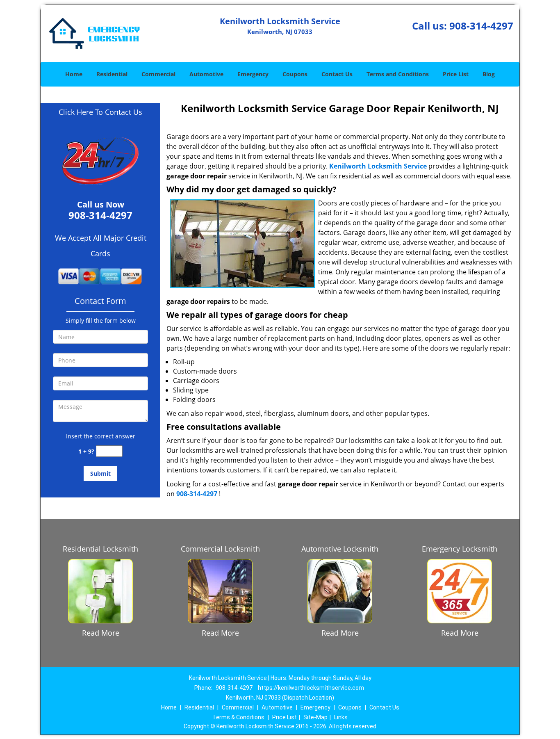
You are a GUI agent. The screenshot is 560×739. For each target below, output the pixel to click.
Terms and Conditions (398, 74)
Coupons (294, 74)
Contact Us (337, 74)
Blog (489, 74)
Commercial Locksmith (220, 549)
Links (341, 717)
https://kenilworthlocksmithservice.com (311, 687)
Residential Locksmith (100, 549)
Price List (456, 74)
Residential (111, 74)
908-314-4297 (481, 25)
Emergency (253, 74)
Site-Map (315, 717)
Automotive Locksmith (339, 549)
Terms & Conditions (238, 717)
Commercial (158, 74)
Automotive (206, 74)
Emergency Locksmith (459, 549)
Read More (100, 633)
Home (73, 74)
